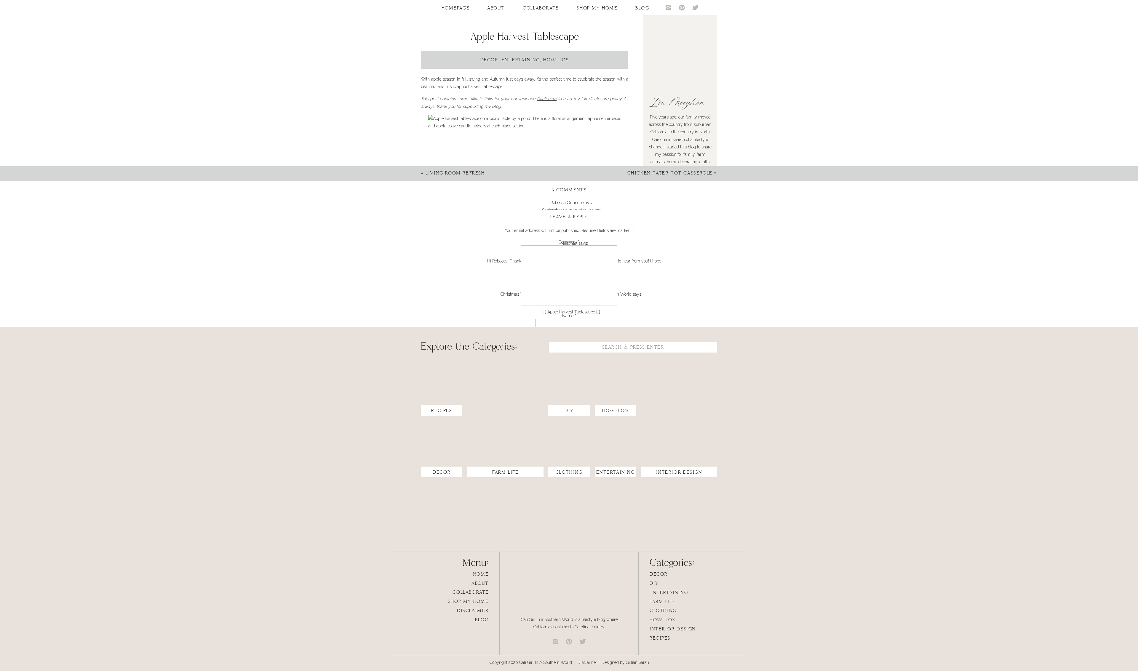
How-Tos (556, 60)
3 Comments (569, 190)
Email (569, 334)
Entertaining (521, 60)
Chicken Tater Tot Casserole (669, 173)
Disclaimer (588, 662)
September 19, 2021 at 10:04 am (571, 210)
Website (569, 353)
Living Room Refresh (455, 173)
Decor (489, 60)
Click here (547, 98)
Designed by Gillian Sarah (625, 662)
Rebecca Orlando (566, 202)
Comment (569, 242)
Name (569, 315)
